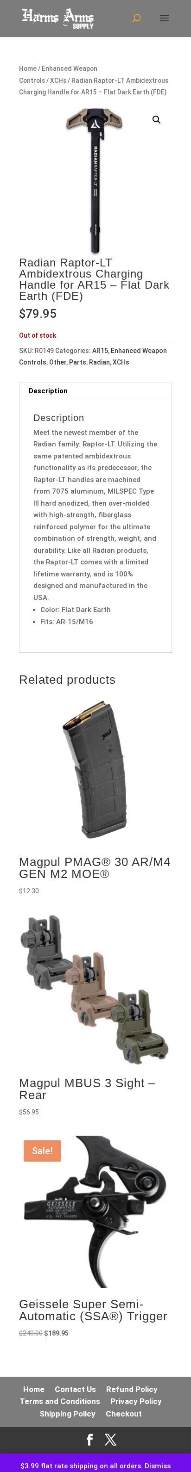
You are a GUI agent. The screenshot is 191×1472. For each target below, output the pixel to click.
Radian (99, 362)
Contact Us (75, 1389)
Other (57, 362)
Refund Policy (132, 1389)
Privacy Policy (136, 1401)
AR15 (100, 350)
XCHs (58, 80)
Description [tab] (48, 391)
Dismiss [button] (158, 1466)
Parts (77, 362)
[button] (156, 119)
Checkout (124, 1413)
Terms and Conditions (59, 1401)
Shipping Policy (67, 1413)
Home (28, 68)
